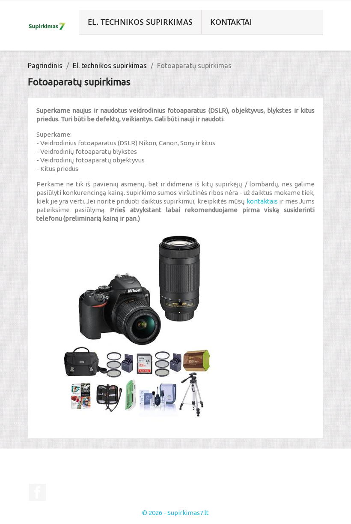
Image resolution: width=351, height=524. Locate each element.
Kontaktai (231, 22)
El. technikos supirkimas (140, 22)
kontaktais (263, 201)
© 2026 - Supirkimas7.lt (175, 512)
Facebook (37, 492)
